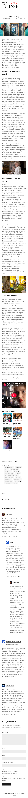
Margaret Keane (8, 481)
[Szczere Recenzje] (10, 7)
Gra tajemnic (5, 499)
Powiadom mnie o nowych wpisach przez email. (13, 779)
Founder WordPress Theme (10, 793)
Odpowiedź (14, 536)
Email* (4, 755)
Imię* (4, 748)
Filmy (15, 461)
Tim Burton (7, 483)
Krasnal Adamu (10, 686)
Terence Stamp (18, 481)
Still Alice (5, 494)
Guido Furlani (8, 475)
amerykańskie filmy (9, 467)
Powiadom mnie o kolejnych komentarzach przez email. (10, 772)
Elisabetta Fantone (9, 473)
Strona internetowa (7, 762)
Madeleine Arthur (17, 479)
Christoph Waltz (14, 469)
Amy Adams (18, 467)
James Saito (15, 475)
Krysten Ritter (8, 479)
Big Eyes (6, 469)
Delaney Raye (16, 471)
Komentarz (5, 732)
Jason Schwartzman (9, 477)
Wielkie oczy (14, 483)
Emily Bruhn (18, 473)
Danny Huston (8, 471)
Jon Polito (18, 477)
